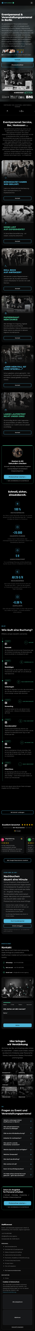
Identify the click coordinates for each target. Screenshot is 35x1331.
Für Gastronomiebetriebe (13, 1270)
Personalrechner (22, 65)
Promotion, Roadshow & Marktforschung (17, 1258)
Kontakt (17, 60)
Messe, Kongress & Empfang (13, 1252)
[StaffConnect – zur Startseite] (8, 3)
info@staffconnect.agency (9, 1236)
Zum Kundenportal (17, 921)
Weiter (17, 1025)
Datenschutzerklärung (9, 1292)
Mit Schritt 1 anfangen (21, 813)
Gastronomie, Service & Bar (13, 1255)
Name (5, 1013)
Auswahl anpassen (17, 1327)
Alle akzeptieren (17, 1302)
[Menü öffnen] (31, 3)
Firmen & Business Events (12, 1260)
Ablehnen (17, 1317)
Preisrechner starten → (20, 477)
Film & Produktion (10, 1266)
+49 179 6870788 (6, 1233)
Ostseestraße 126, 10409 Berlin (10, 1239)
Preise (7, 1278)
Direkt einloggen (17, 926)
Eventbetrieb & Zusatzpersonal (14, 1249)
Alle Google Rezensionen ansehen (17, 860)
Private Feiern (9, 1263)
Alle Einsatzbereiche (11, 1246)
